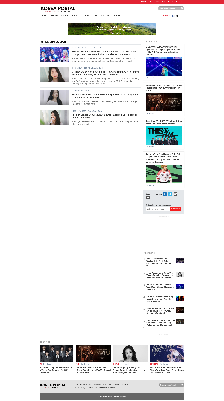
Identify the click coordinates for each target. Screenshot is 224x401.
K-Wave (118, 16)
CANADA (180, 2)
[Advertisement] (163, 233)
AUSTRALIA (171, 2)
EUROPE (157, 2)
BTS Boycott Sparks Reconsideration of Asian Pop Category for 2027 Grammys (57, 370)
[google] (175, 194)
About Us (103, 388)
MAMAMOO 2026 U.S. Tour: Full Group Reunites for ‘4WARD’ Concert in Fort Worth (164, 88)
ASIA (163, 2)
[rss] (148, 197)
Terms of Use (92, 388)
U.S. (150, 2)
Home (44, 16)
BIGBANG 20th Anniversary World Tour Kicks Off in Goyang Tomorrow (160, 287)
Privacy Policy (79, 388)
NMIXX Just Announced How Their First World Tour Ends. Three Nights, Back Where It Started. (167, 370)
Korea (64, 16)
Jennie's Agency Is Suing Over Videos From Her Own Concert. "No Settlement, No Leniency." (160, 275)
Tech (87, 16)
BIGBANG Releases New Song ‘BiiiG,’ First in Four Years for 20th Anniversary (159, 299)
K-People (106, 16)
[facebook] (165, 194)
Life (96, 16)
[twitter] (170, 194)
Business (76, 16)
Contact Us (112, 388)
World (54, 16)
